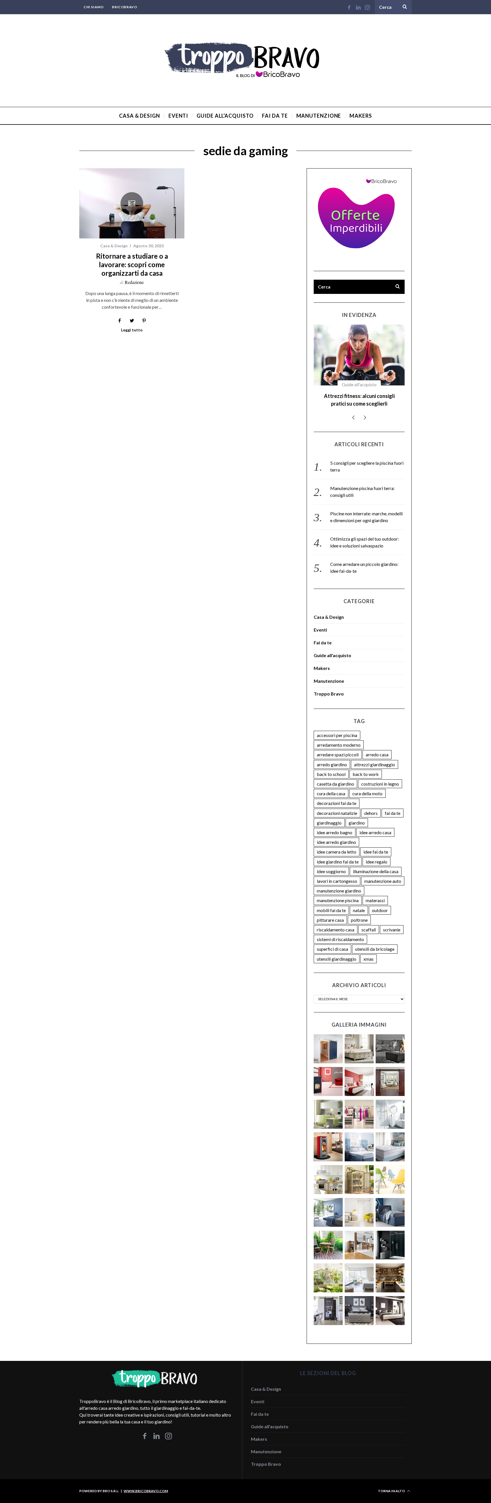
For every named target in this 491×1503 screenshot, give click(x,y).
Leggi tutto (132, 330)
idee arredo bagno (334, 824)
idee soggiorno (331, 863)
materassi (375, 892)
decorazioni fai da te (336, 795)
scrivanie (391, 922)
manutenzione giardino (339, 883)
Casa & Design (114, 245)
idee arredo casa (375, 824)
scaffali (368, 922)
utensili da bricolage (374, 941)
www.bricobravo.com (146, 1483)
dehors (371, 805)
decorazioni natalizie (337, 805)
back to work (366, 766)
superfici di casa (332, 941)
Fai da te (359, 384)
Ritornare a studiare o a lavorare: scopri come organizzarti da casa (132, 264)
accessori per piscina (337, 727)
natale (359, 902)
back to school (331, 766)
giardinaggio (329, 815)
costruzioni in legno (380, 776)
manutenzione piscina (338, 892)
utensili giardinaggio (336, 951)
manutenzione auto (382, 873)
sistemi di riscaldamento (340, 931)
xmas (368, 951)
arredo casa (377, 747)
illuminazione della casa (375, 863)
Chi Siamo (93, 7)
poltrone (359, 912)
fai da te (392, 805)
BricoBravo (124, 7)
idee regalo (376, 854)
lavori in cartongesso (337, 873)
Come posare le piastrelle (359, 396)
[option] (359, 364)
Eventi (320, 622)
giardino (357, 815)
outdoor (380, 902)
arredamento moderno (339, 737)
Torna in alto (391, 1483)
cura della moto (367, 785)
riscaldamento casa (335, 922)
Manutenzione (329, 673)
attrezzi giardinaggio (374, 756)
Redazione (134, 282)
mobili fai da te (331, 902)
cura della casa (331, 785)
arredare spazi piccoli (338, 747)
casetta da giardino (335, 776)
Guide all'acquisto (332, 647)
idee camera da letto (336, 844)
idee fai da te (375, 844)
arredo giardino (332, 756)
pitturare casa (330, 912)
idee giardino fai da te (338, 854)
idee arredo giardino (336, 834)
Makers (322, 660)
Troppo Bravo (329, 686)
